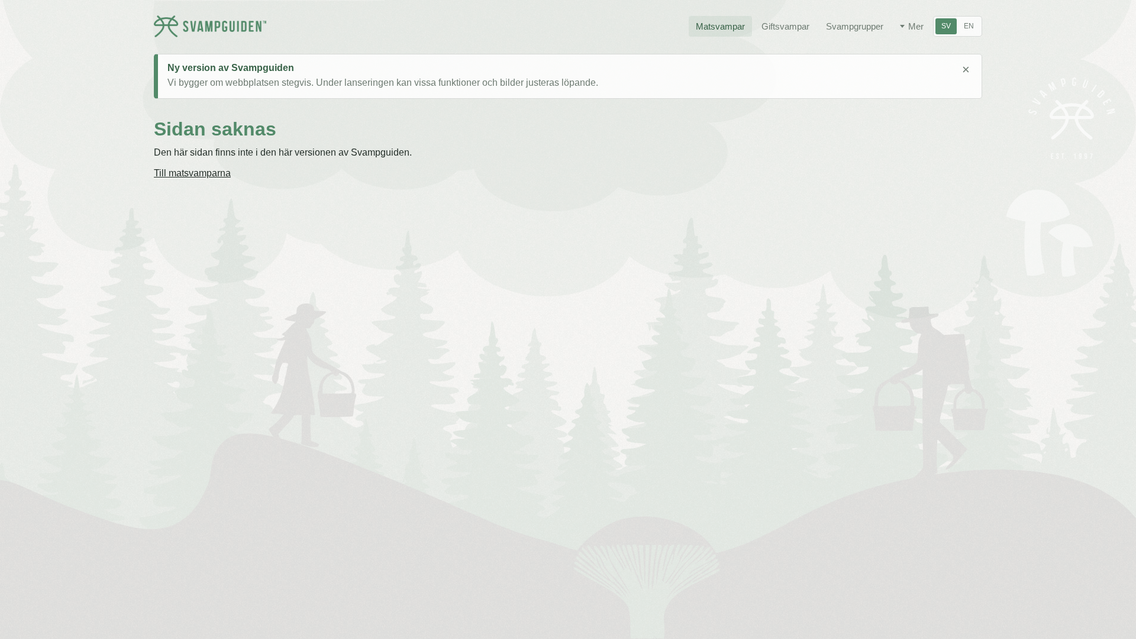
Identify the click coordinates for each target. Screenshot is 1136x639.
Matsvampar (720, 26)
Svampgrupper (854, 26)
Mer (916, 26)
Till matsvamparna (192, 173)
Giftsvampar (785, 26)
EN (969, 26)
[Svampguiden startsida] (210, 26)
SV (946, 26)
